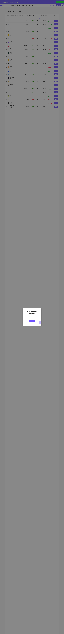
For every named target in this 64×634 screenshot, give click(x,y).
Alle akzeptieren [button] (32, 321)
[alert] (32, 317)
